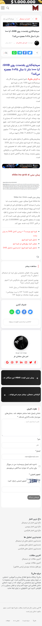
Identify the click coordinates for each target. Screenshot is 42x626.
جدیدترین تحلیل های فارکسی (29, 548)
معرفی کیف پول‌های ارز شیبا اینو (25, 243)
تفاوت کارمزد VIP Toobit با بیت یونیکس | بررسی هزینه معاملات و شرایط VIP (22, 293)
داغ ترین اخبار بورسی (33, 526)
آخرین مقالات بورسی (33, 562)
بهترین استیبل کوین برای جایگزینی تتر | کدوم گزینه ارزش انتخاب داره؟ (21, 281)
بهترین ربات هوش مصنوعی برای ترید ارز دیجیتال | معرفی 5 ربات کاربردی (20, 274)
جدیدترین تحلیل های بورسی (30, 544)
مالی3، (29, 79)
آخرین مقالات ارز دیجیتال (31, 559)
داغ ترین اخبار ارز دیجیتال (31, 522)
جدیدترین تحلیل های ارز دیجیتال (28, 540)
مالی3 (34, 621)
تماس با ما (16, 621)
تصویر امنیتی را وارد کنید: (17, 481)
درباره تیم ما (26, 621)
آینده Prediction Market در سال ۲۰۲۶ (23, 287)
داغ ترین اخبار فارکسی (32, 530)
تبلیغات (8, 621)
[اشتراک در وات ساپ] (14, 52)
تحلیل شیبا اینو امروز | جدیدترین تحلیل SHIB (20, 247)
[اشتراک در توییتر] (29, 52)
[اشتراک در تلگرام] (19, 52)
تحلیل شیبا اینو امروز (29, 239)
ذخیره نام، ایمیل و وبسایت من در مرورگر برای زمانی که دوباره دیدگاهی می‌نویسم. (21, 466)
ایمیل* (37, 451)
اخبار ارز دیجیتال (24, 19)
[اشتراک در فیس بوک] (25, 52)
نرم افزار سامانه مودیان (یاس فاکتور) (27, 566)
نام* (38, 439)
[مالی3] (35, 7)
